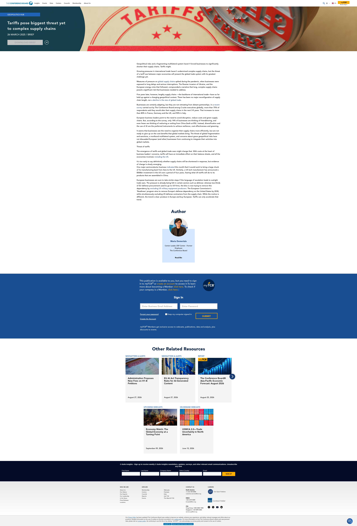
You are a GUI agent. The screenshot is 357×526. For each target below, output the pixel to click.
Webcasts (166, 490)
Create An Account (148, 319)
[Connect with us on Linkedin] (221, 507)
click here (178, 286)
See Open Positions (220, 492)
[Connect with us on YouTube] (217, 507)
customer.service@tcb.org (193, 494)
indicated (171, 167)
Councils (5, 28)
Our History (123, 492)
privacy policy (142, 521)
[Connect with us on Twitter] (213, 507)
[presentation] (232, 376)
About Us (5, 37)
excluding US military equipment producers (168, 188)
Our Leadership (124, 496)
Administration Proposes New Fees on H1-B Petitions (141, 381)
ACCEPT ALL (167, 524)
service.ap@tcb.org (191, 512)
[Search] (323, 3)
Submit (206, 316)
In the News (123, 498)
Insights (5, 9)
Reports (144, 496)
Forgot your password (149, 314)
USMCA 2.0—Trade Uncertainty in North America (193, 432)
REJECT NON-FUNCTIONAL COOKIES (183, 524)
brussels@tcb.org (191, 502)
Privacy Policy (132, 517)
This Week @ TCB (8, 47)
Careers (5, 42)
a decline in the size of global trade (166, 100)
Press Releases (124, 500)
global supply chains (166, 81)
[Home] (19, 3)
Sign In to (9, 51)
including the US (161, 157)
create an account (166, 283)
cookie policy (178, 519)
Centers (5, 23)
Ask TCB (166, 496)
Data (3, 18)
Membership (6, 32)
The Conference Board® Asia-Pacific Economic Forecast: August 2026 (213, 381)
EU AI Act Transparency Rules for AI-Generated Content (176, 381)
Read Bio (178, 258)
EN (335, 3)
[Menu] (3, 3)
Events (4, 13)
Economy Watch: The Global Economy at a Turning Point (157, 432)
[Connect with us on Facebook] (209, 507)
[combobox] (334, 3)
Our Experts (123, 494)
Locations (122, 502)
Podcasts (166, 492)
